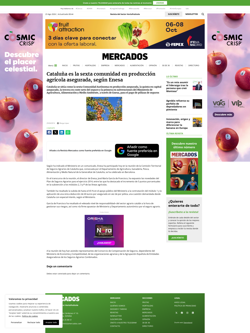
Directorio (193, 65)
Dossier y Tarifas (118, 309)
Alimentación (137, 65)
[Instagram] (187, 313)
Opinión (153, 65)
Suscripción (116, 319)
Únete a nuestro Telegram (123, 322)
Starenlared (188, 322)
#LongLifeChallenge (117, 8)
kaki (187, 8)
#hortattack (101, 8)
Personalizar (16, 322)
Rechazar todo (33, 322)
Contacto (115, 326)
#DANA (89, 8)
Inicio (65, 65)
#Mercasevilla (134, 8)
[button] (203, 14)
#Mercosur (148, 8)
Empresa (105, 65)
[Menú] (55, 65)
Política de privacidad (185, 305)
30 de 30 (166, 65)
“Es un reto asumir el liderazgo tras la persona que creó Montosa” (177, 87)
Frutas (76, 65)
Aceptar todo (51, 322)
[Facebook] (182, 313)
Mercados (120, 65)
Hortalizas (90, 65)
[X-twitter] (176, 313)
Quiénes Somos (117, 305)
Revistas (179, 65)
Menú (50, 65)
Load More (125, 287)
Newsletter (116, 316)
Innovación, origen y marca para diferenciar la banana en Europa (178, 123)
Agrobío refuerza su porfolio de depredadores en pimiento (177, 105)
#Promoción (160, 8)
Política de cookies (30, 316)
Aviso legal (179, 302)
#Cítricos (79, 8)
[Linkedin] (193, 313)
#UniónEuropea (175, 8)
